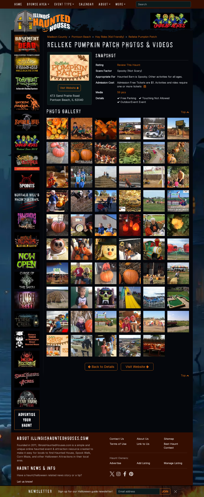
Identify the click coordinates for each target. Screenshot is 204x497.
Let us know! (25, 481)
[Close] (175, 492)
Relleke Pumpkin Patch (142, 36)
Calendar (86, 4)
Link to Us (143, 443)
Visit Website (68, 87)
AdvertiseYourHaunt (26, 419)
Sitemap (169, 438)
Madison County (57, 36)
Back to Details (102, 367)
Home (18, 4)
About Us (143, 438)
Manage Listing (173, 463)
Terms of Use (118, 443)
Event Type (63, 4)
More (119, 4)
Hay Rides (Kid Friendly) (109, 36)
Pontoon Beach (81, 36)
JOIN (165, 491)
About (103, 4)
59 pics (121, 92)
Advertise (115, 463)
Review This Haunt (128, 64)
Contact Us (117, 438)
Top (183, 112)
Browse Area (37, 4)
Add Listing (143, 463)
